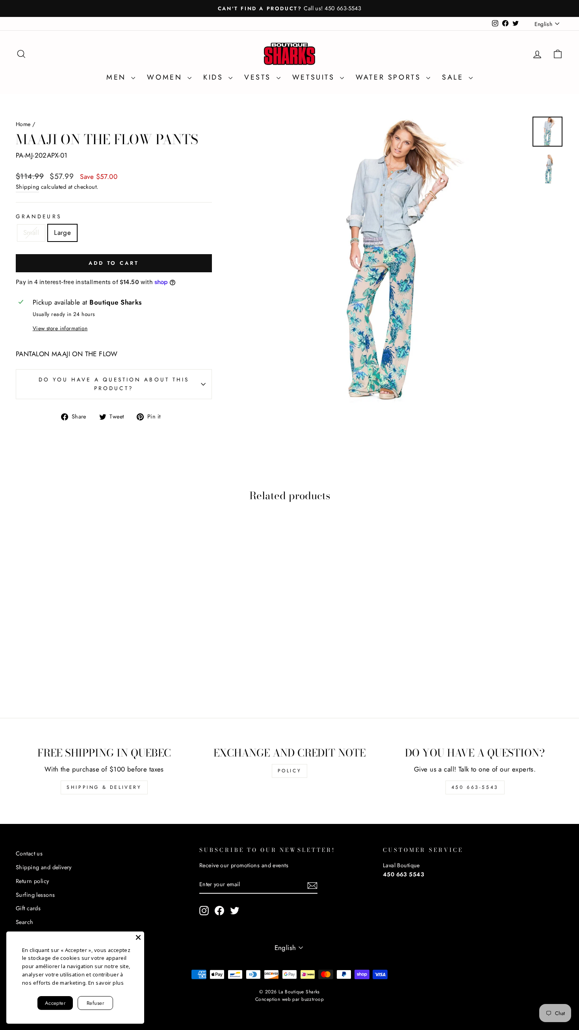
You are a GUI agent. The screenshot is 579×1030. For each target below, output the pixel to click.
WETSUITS (315, 77)
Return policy (32, 881)
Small (31, 232)
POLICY (290, 770)
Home (23, 124)
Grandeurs (38, 216)
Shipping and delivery (44, 867)
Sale (454, 77)
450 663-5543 (475, 787)
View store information (60, 328)
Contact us (29, 853)
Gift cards (28, 908)
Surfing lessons (35, 895)
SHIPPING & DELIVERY (104, 787)
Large (62, 232)
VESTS (259, 77)
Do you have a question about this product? (114, 384)
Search (24, 922)
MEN (117, 77)
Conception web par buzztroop (289, 999)
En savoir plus (106, 982)
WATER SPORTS (390, 77)
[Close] (138, 937)
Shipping (27, 187)
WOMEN (166, 77)
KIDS (214, 77)
